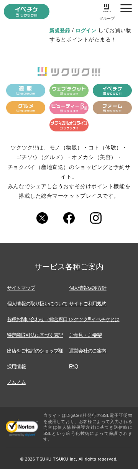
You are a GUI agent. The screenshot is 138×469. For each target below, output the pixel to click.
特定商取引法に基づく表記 (35, 335)
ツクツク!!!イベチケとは (94, 319)
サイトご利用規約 (88, 304)
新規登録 (59, 30)
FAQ (73, 366)
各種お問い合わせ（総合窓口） (39, 319)
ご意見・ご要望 (85, 335)
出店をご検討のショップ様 (35, 351)
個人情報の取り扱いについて (37, 304)
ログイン (86, 30)
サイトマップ (21, 288)
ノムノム (16, 382)
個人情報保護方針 (88, 288)
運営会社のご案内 (88, 351)
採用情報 (16, 366)
